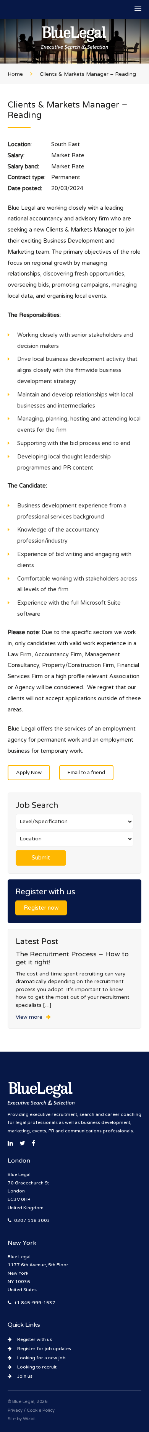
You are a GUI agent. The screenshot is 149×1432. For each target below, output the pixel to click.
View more (29, 1017)
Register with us (34, 1339)
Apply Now (29, 773)
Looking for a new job (41, 1357)
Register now (41, 908)
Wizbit (29, 1418)
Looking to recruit (37, 1367)
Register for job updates (44, 1348)
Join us (24, 1376)
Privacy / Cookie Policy (31, 1410)
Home (15, 74)
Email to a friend (86, 773)
